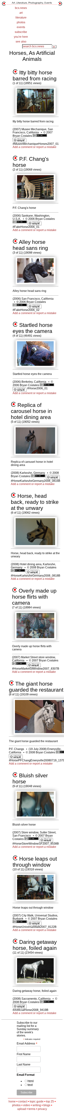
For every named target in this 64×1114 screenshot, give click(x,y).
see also (21, 41)
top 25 (50, 1101)
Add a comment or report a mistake (34, 146)
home (12, 1101)
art (21, 12)
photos (21, 22)
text (30, 1085)
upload (21, 1108)
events (21, 27)
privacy (42, 1108)
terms (31, 1108)
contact (22, 1101)
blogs (46, 1105)
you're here (21, 36)
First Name (24, 1054)
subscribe (21, 31)
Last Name (23, 1064)
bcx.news (21, 7)
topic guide (37, 1101)
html (31, 1081)
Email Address (27, 1043)
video (26, 1105)
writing (37, 1105)
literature (20, 17)
